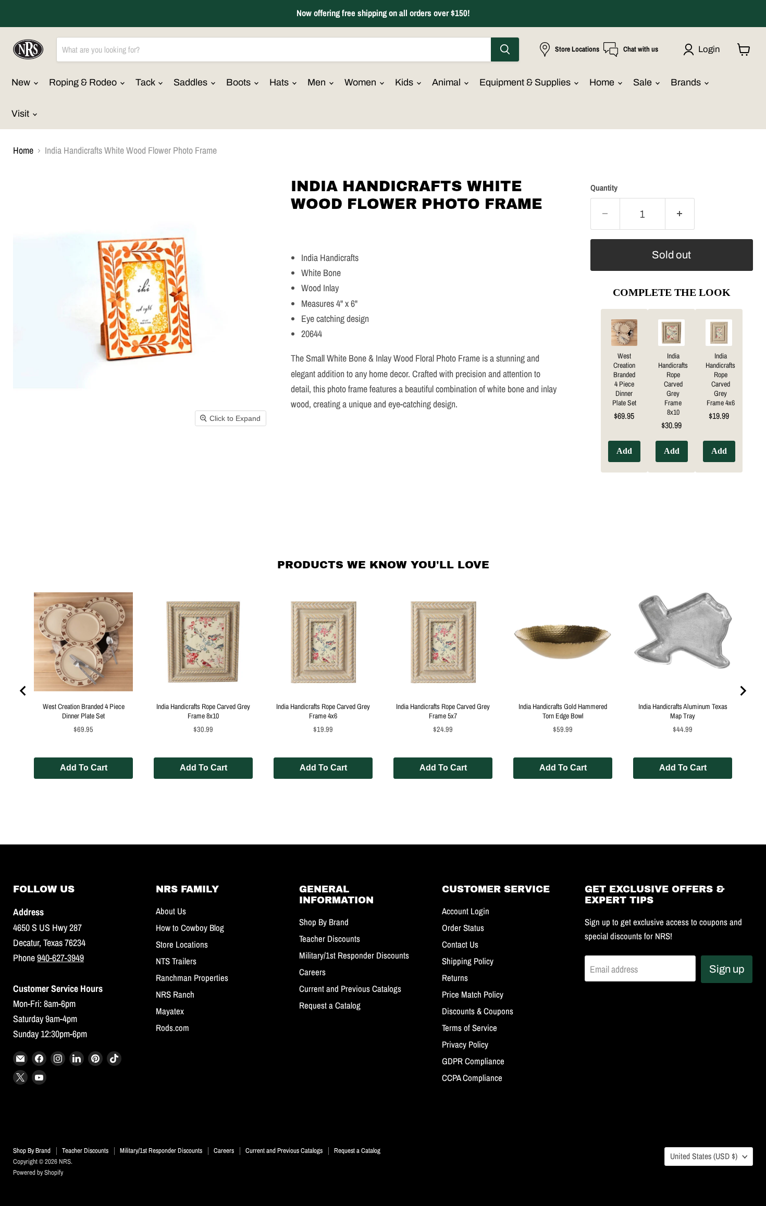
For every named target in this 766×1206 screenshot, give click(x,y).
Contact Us (460, 944)
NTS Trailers (176, 961)
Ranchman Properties (192, 978)
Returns (455, 978)
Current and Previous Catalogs (350, 988)
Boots (239, 82)
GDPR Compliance (473, 1061)
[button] (703, 49)
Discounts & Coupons (477, 1011)
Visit (21, 113)
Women (361, 82)
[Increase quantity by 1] (680, 214)
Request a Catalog (330, 1005)
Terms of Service (469, 1028)
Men (317, 82)
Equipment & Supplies (526, 82)
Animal (447, 82)
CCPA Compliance (472, 1078)
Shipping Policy (467, 961)
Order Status (463, 928)
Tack (146, 82)
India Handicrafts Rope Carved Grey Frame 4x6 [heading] (720, 379)
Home (602, 82)
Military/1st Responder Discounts (354, 955)
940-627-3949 (60, 957)
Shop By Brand (324, 922)
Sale (643, 82)
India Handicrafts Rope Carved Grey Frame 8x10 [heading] (673, 384)
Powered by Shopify (38, 1172)
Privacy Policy (465, 1044)
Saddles (191, 82)
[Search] (505, 49)
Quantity (603, 188)
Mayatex (170, 1011)
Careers (312, 972)
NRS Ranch (175, 994)
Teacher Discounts (329, 938)
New (21, 82)
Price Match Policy (472, 994)
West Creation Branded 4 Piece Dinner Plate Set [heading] (624, 379)
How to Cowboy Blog (190, 928)
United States (703, 1156)
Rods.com (172, 1028)
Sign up (726, 969)
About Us (171, 911)
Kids (405, 82)
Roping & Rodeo (84, 82)
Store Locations (182, 944)
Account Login (465, 911)
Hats (280, 82)
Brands (687, 82)
